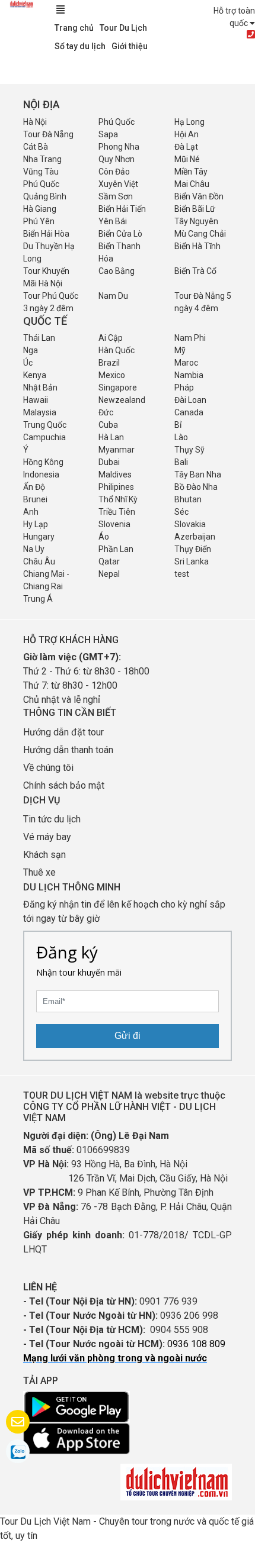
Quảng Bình (44, 196)
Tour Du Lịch (123, 28)
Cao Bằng (116, 271)
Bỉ (177, 425)
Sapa (108, 134)
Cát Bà (35, 146)
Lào (181, 437)
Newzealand (121, 400)
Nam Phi (190, 338)
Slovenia (114, 524)
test (181, 574)
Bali (181, 462)
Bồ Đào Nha (196, 487)
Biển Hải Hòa (46, 233)
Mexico (111, 375)
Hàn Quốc (116, 350)
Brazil (109, 362)
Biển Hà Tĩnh (197, 246)
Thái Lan (39, 338)
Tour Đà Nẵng (48, 134)
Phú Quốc (116, 122)
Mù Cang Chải (200, 233)
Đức (105, 412)
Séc (181, 512)
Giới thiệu (129, 46)
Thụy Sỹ (189, 449)
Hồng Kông (43, 462)
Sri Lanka (191, 561)
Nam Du (113, 296)
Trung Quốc (44, 425)
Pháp (184, 387)
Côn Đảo (114, 171)
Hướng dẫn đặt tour (63, 732)
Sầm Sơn (115, 196)
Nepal (109, 574)
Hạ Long (189, 122)
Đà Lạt (186, 146)
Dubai (109, 462)
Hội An (186, 134)
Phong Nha (118, 146)
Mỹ (180, 350)
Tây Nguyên (196, 221)
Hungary (39, 536)
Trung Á (38, 598)
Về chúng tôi (48, 767)
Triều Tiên (116, 512)
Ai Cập (110, 338)
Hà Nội (35, 122)
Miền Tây (191, 171)
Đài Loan (190, 400)
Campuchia (44, 437)
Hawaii (35, 400)
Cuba (108, 425)
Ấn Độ (34, 487)
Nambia (188, 375)
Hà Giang (39, 209)
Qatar (109, 561)
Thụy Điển (192, 549)
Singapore (117, 387)
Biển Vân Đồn (199, 196)
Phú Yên (39, 221)
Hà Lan (111, 437)
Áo (103, 536)
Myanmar (116, 449)
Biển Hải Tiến (122, 209)
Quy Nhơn (116, 159)
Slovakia (190, 524)
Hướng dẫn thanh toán (68, 750)
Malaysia (39, 412)
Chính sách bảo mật (65, 785)
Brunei (35, 499)
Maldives (115, 474)
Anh (31, 512)
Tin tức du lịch (52, 819)
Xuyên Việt (118, 184)
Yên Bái (112, 221)
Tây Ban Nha (197, 474)
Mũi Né (187, 159)
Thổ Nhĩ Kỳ (118, 499)
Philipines (116, 487)
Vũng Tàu (41, 171)
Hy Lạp (35, 524)
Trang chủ (74, 28)
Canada (188, 412)
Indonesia (41, 474)
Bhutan (188, 499)
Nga (30, 350)
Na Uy (33, 549)
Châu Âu (39, 561)
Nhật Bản (40, 387)
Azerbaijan (194, 536)
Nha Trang (42, 159)
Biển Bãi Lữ (194, 209)
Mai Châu (191, 184)
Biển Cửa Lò (120, 233)
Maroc (186, 362)
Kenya (34, 375)
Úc (28, 362)
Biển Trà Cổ (195, 271)
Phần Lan (115, 549)
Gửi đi (127, 1036)
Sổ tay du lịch (80, 46)
